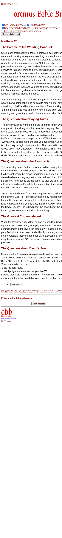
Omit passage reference (46, 28)
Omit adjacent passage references (22, 31)
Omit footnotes (37, 25)
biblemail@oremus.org (9, 318)
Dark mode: (7, 4)
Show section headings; (17, 28)
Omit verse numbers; (15, 25)
